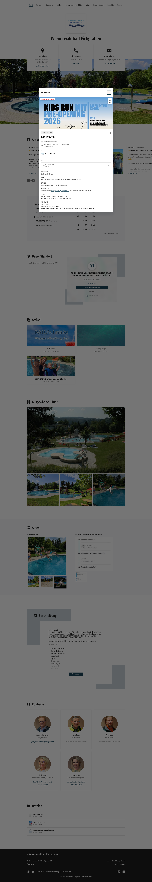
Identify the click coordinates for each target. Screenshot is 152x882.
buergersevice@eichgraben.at (60, 191)
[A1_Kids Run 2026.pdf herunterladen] (108, 165)
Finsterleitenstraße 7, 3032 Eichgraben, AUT (56, 144)
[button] (76, 113)
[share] (110, 132)
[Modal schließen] (76, 441)
